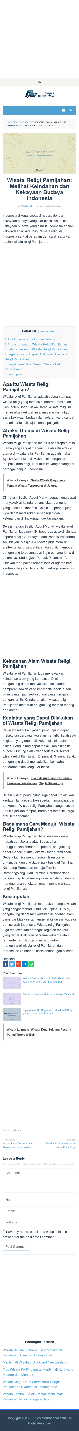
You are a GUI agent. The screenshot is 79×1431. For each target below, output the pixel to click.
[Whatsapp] (31, 964)
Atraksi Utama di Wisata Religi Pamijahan (36, 344)
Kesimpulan (14, 374)
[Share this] (5, 964)
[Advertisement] (39, 39)
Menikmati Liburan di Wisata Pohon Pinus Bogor (61, 1143)
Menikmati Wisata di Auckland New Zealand (48, 994)
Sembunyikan (47, 331)
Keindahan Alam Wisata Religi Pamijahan (36, 349)
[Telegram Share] (25, 964)
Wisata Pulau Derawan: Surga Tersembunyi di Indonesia (19, 1143)
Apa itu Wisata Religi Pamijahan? (30, 339)
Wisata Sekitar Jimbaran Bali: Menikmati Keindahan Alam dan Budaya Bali (46, 979)
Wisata (17, 1130)
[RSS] (39, 82)
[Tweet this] (12, 964)
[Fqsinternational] (39, 93)
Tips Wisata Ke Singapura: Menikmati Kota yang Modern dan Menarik (48, 1011)
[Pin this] (18, 964)
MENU (70, 110)
